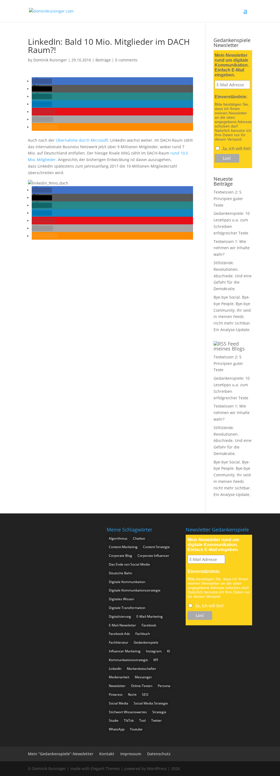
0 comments (126, 60)
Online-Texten (141, 685)
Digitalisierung (120, 616)
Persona (164, 685)
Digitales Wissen (121, 599)
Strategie (159, 712)
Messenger (143, 677)
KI (168, 651)
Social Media (118, 703)
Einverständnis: (231, 96)
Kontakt (106, 753)
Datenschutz (159, 753)
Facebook (149, 625)
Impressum (130, 753)
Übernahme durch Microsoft (82, 140)
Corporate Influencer (153, 555)
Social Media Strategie (151, 703)
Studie (113, 720)
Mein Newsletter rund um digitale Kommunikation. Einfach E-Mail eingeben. (232, 65)
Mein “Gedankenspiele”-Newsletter (60, 753)
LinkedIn (115, 668)
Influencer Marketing (125, 651)
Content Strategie (156, 547)
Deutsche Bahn (120, 573)
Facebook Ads (119, 633)
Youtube (136, 729)
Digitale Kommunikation (127, 581)
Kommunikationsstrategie (128, 660)
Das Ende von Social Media (129, 564)
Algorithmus (118, 538)
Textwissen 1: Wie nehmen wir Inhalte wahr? (232, 248)
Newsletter (117, 685)
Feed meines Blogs (229, 346)
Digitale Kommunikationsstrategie (135, 590)
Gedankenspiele (146, 642)
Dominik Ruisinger (50, 60)
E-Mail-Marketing (149, 616)
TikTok (129, 720)
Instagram (154, 651)
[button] (42, 81)
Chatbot (139, 538)
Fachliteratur (118, 642)
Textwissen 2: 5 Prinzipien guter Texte (228, 198)
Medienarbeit (119, 677)
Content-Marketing (123, 547)
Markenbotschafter (141, 668)
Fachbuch (142, 633)
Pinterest (115, 694)
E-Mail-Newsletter (122, 625)
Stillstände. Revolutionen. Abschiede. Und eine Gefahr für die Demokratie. (233, 275)
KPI (155, 660)
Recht (132, 694)
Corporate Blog (120, 555)
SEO (145, 694)
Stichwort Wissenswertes (128, 712)
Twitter (156, 720)
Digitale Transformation (127, 607)
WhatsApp (116, 729)
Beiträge (103, 60)
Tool (142, 720)
